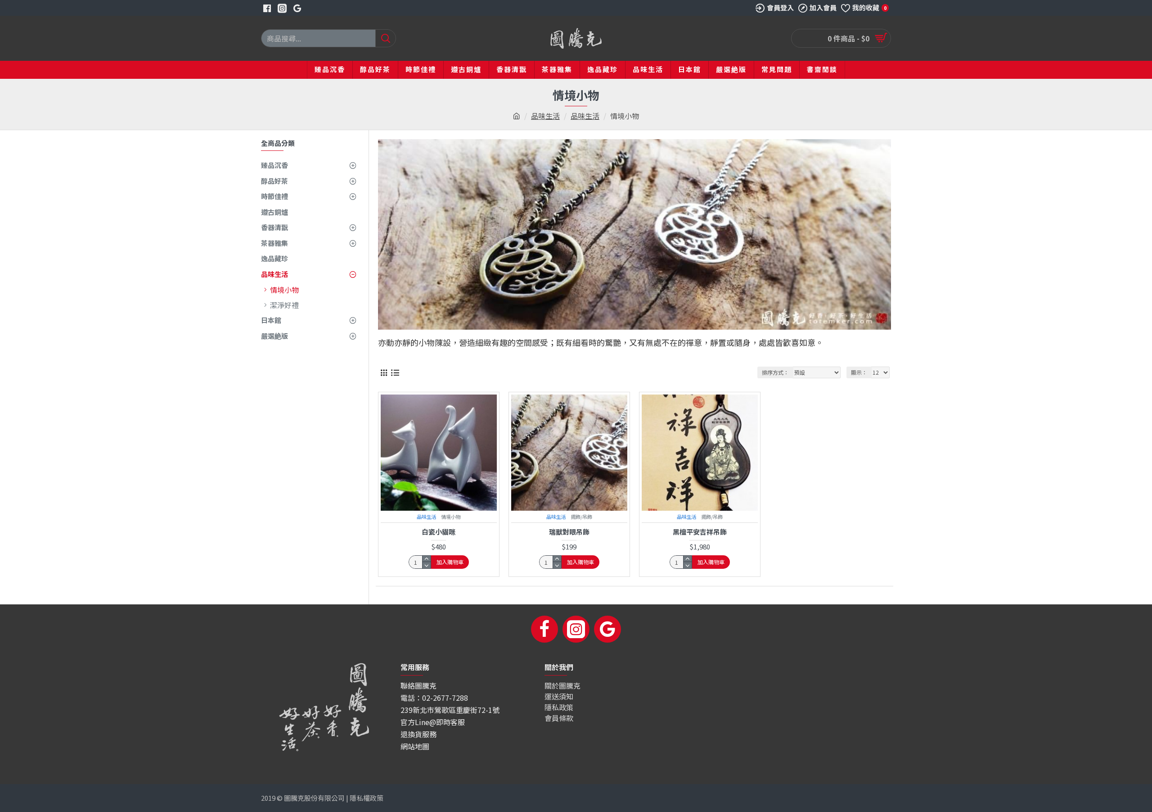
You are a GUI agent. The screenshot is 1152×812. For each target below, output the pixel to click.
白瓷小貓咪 (438, 531)
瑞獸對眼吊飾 (569, 531)
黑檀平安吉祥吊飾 (700, 531)
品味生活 (545, 115)
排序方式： (775, 372)
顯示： (859, 372)
